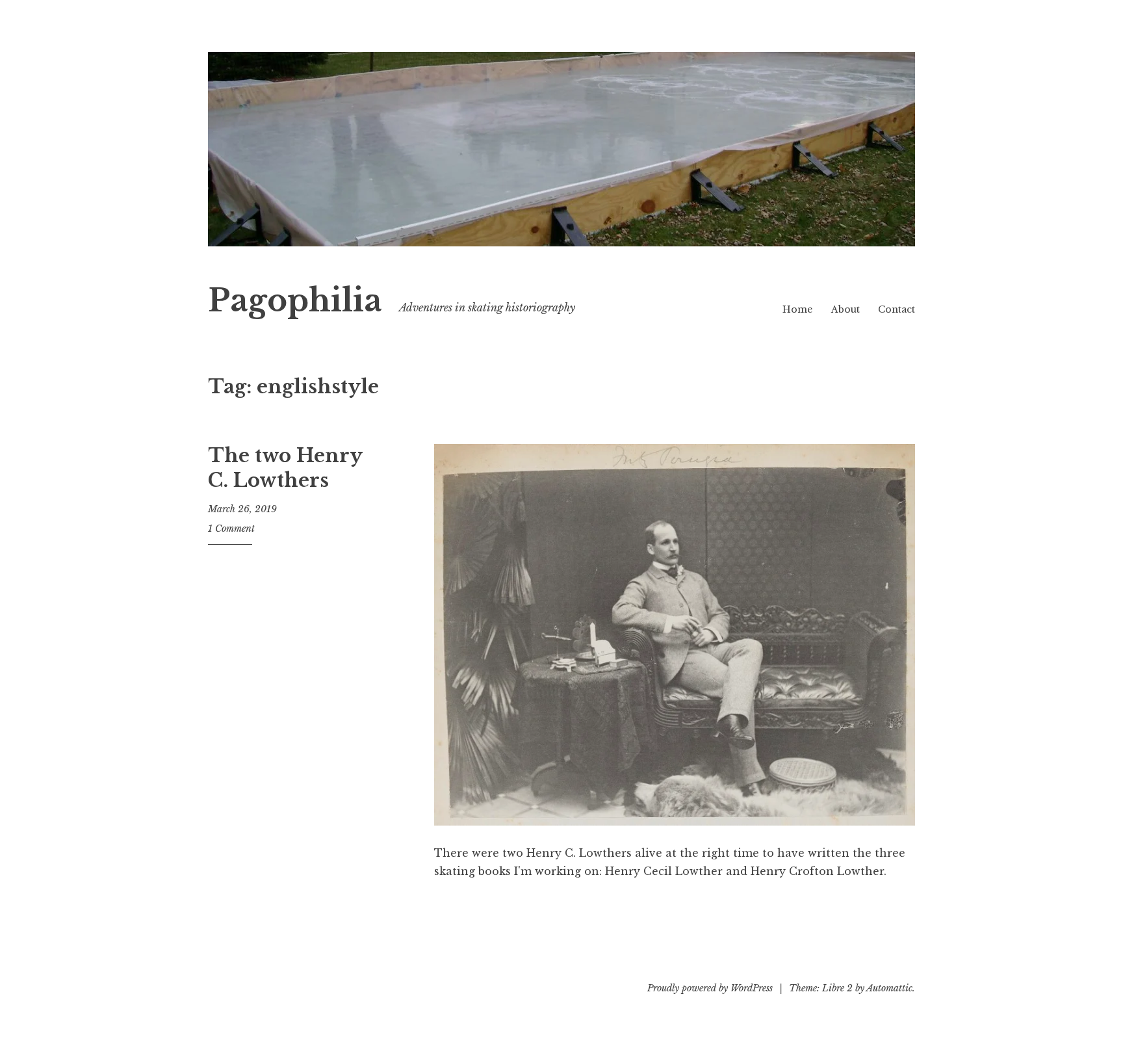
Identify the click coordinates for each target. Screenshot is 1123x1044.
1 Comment (231, 528)
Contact (896, 309)
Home (797, 309)
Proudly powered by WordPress (710, 988)
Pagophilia (295, 300)
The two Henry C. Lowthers (285, 468)
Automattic (889, 988)
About (845, 309)
